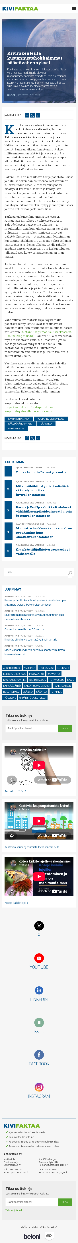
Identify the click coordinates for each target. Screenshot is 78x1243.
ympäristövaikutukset (32, 697)
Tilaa (65, 728)
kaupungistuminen (14, 679)
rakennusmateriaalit (37, 685)
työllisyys (9, 697)
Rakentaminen (62, 685)
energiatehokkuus (14, 673)
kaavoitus (54, 673)
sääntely (46, 423)
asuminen (29, 667)
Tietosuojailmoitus (14, 1210)
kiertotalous (37, 679)
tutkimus (56, 691)
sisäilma (28, 691)
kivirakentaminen (19, 418)
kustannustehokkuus (51, 418)
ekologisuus (46, 667)
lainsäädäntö (12, 685)
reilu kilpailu (11, 691)
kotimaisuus (56, 679)
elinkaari (63, 667)
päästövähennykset (20, 423)
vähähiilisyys (16, 428)
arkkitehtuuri (11, 667)
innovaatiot (36, 673)
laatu (71, 679)
